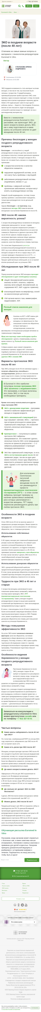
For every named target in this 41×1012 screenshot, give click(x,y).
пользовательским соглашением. (11, 1009)
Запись (36, 6)
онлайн (28, 716)
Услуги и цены (6, 886)
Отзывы (24, 890)
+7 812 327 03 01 (21, 871)
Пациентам (25, 893)
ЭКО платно (5, 888)
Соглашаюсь (35, 1008)
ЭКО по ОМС (26, 886)
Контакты (4, 890)
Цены (3, 893)
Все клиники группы (16, 922)
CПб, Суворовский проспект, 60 (21, 876)
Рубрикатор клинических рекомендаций (20, 982)
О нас (3, 883)
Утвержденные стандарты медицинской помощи (20, 980)
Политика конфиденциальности (20, 999)
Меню (29, 6)
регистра (26, 245)
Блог (15, 12)
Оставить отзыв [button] (20, 899)
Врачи (24, 883)
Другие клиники (7, 1)
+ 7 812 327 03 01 (32, 1)
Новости (24, 888)
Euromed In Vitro (6, 12)
